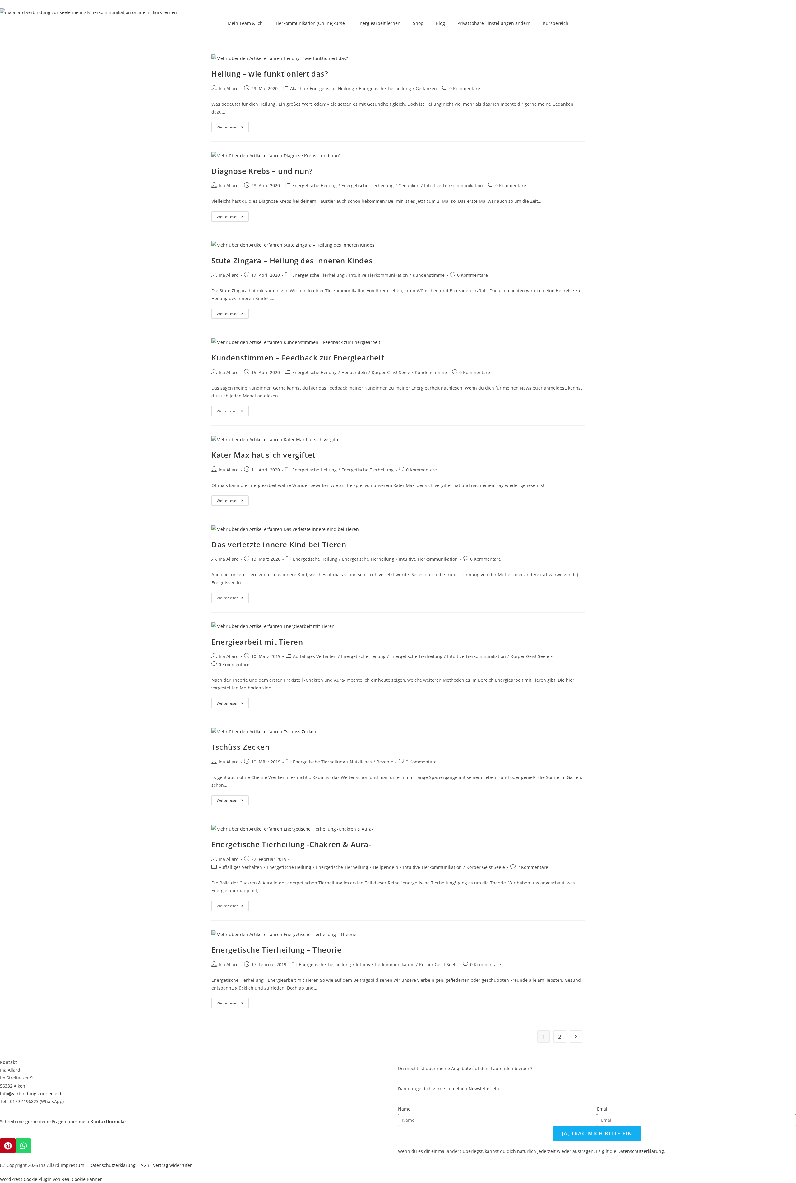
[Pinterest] (8, 1145)
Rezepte (385, 762)
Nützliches (361, 762)
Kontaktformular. (108, 1122)
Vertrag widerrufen (173, 1165)
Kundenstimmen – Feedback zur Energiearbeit (297, 357)
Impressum (72, 1165)
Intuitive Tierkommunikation (453, 185)
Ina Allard (229, 88)
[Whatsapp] (23, 1145)
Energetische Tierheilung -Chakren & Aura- (291, 844)
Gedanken (426, 88)
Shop (418, 23)
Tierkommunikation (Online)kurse (310, 23)
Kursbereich (555, 23)
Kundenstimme (429, 275)
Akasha (297, 88)
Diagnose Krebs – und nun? (262, 171)
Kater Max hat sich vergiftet (263, 455)
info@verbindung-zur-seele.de (32, 1094)
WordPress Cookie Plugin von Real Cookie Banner (51, 1179)
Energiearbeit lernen (378, 23)
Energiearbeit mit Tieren (257, 642)
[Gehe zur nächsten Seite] (576, 1036)
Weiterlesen (233, 125)
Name (404, 1109)
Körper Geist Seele (391, 372)
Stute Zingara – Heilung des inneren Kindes (292, 260)
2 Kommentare (532, 867)
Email (603, 1109)
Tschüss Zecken (240, 747)
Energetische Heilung (332, 88)
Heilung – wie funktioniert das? (269, 73)
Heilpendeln (354, 372)
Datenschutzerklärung (115, 1165)
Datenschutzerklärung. (641, 1151)
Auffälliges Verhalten (314, 656)
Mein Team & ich (245, 23)
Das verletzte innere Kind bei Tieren (278, 544)
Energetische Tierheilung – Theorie (276, 949)
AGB (147, 1165)
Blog (440, 23)
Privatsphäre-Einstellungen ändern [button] (493, 23)
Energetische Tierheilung (385, 88)
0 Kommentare (464, 88)
